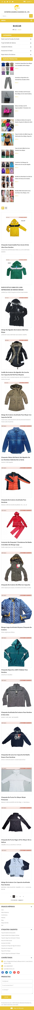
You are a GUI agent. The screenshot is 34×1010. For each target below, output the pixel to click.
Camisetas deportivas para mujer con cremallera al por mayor (23, 64)
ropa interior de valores (8, 54)
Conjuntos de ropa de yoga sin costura (10, 945)
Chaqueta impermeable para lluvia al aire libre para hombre (15, 246)
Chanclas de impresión (6, 948)
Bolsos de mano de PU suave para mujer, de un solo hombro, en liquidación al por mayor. (23, 93)
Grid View (2, 208)
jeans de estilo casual (6, 940)
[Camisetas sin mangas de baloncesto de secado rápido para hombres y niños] (7, 168)
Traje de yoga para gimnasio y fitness (10, 938)
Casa (15, 29)
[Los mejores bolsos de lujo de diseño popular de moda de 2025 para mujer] (7, 125)
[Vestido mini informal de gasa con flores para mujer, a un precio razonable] (7, 196)
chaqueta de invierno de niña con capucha (15, 585)
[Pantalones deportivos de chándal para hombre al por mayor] (7, 83)
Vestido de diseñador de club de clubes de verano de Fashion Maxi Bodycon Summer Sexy (23, 178)
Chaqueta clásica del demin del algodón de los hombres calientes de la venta (15, 459)
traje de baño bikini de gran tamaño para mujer (22, 149)
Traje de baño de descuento (8, 933)
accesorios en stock (6, 50)
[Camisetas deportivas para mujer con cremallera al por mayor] (7, 69)
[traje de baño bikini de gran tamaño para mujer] (7, 153)
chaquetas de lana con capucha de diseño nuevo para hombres (15, 756)
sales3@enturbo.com (9, 969)
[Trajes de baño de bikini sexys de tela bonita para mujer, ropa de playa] (7, 139)
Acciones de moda (5, 943)
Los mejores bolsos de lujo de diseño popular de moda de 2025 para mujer (23, 121)
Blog (2, 920)
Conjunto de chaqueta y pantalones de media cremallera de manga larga (16, 544)
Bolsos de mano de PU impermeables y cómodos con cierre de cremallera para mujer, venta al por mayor (23, 107)
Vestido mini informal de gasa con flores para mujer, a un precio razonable (23, 192)
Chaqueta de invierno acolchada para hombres (13, 501)
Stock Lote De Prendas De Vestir (10, 39)
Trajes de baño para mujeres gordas (10, 935)
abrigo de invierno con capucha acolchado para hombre (15, 884)
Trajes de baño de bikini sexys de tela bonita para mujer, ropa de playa (23, 135)
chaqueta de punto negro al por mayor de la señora (16, 841)
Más (16, 68)
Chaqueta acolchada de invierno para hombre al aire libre (16, 714)
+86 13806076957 (8, 966)
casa (2, 910)
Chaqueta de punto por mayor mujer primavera (13, 799)
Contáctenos (4, 915)
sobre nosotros (5, 912)
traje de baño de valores (8, 43)
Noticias (3, 917)
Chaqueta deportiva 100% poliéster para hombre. (14, 671)
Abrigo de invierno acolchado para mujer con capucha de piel (16, 416)
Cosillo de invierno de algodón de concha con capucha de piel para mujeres (15, 374)
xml (2, 925)
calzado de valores (6, 47)
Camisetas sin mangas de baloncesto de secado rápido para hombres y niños (22, 164)
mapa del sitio (4, 923)
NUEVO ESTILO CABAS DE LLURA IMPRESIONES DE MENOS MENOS (12, 289)
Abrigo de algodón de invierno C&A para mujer (14, 331)
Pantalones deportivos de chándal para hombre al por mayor (22, 79)
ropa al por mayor (5, 951)
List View (6, 208)
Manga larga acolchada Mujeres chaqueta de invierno (16, 629)
